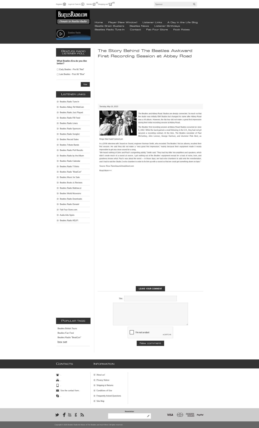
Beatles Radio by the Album (72, 156)
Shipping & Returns (105, 385)
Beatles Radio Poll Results (71, 150)
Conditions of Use (104, 390)
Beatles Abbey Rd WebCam (72, 107)
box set (62, 342)
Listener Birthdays (167, 26)
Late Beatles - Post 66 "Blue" (72, 74)
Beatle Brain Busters (109, 26)
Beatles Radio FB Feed (70, 118)
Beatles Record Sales (69, 139)
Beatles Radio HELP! (69, 220)
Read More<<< (105, 171)
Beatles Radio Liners (69, 123)
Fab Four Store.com (68, 210)
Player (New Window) (122, 22)
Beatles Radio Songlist (70, 134)
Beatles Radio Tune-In (110, 30)
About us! (101, 375)
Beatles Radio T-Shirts (69, 166)
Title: (121, 298)
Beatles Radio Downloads (71, 199)
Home (99, 22)
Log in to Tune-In (74, 4)
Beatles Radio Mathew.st (70, 188)
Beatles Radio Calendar (70, 161)
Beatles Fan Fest (66, 333)
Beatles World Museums (70, 193)
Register (59, 4)
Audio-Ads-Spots (67, 215)
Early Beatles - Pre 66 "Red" (71, 69)
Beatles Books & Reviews (71, 183)
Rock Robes (181, 30)
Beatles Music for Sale (70, 177)
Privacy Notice (103, 380)
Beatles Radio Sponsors (70, 129)
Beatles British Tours (67, 328)
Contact (135, 30)
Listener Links (152, 22)
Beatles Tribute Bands (69, 145)
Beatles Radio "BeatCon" (71, 172)
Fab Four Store (157, 30)
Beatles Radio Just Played (71, 112)
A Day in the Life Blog (182, 22)
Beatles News (139, 26)
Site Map (100, 401)
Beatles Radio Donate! (69, 204)
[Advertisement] (150, 83)
